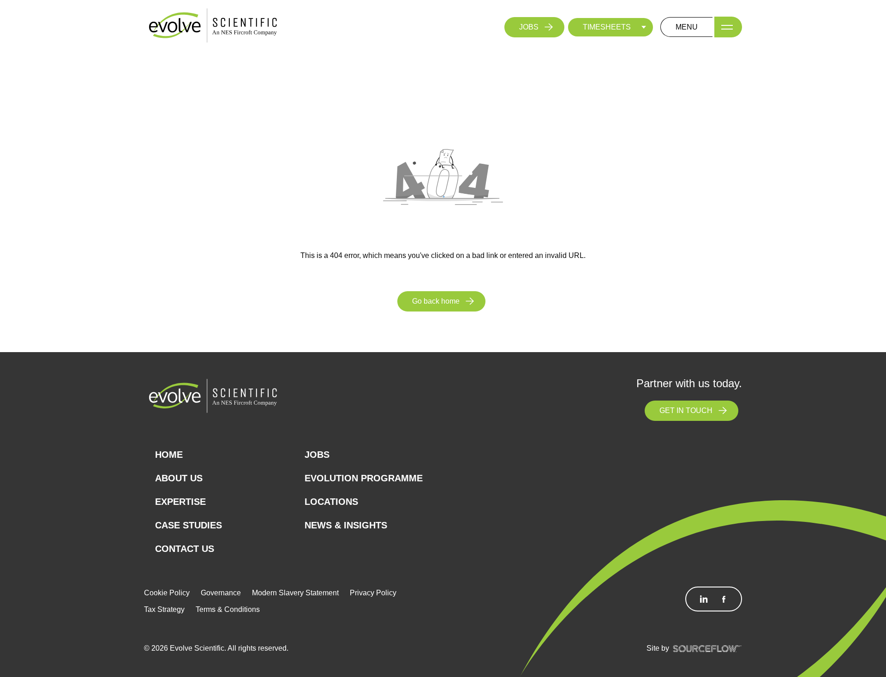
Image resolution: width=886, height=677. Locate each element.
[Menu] (728, 27)
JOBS (529, 27)
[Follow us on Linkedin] (704, 599)
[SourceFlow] (707, 648)
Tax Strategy (164, 609)
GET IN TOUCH (685, 410)
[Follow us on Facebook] (723, 599)
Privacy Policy (373, 593)
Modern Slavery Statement (295, 593)
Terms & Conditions (228, 609)
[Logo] (213, 26)
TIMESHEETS (607, 27)
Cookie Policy (167, 593)
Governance (221, 593)
